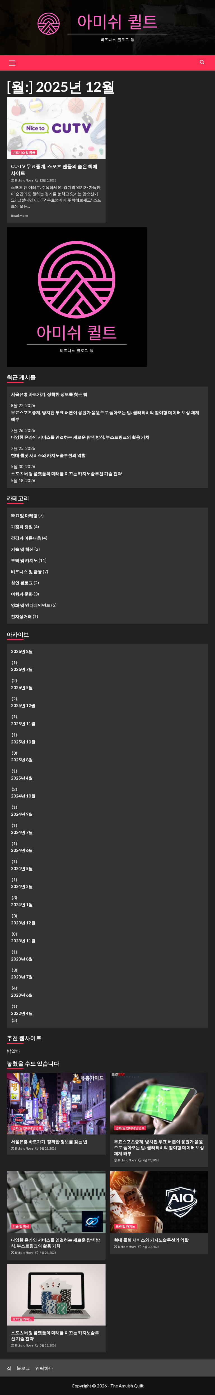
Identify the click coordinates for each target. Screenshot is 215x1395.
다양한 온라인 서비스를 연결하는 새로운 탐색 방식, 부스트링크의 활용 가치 (80, 437)
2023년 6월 (22, 995)
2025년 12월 (23, 705)
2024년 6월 (22, 850)
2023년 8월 (22, 958)
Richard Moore (24, 180)
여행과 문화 (22, 593)
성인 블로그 (22, 582)
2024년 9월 (22, 814)
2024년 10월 (23, 795)
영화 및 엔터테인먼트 (30, 605)
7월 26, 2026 (150, 1160)
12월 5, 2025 (47, 180)
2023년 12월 (23, 922)
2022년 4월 (22, 1013)
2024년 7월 (22, 832)
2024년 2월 (22, 886)
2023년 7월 (22, 976)
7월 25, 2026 (47, 1252)
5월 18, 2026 (47, 1345)
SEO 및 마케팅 (24, 515)
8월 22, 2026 (47, 1148)
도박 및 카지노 (24, 560)
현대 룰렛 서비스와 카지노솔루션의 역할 (48, 455)
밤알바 (13, 1051)
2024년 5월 (22, 868)
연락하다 (44, 1368)
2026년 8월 (22, 651)
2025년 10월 (23, 741)
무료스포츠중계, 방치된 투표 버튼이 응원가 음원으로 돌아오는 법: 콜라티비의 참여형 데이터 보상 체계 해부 (105, 416)
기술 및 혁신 (22, 549)
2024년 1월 (22, 904)
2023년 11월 (23, 940)
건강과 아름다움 (26, 537)
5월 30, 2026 (150, 1246)
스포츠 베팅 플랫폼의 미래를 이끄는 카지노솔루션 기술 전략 (66, 473)
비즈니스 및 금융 (24, 152)
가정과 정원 (22, 526)
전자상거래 (21, 616)
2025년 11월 (23, 723)
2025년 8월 (22, 759)
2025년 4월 (22, 777)
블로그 (23, 1368)
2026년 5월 (22, 687)
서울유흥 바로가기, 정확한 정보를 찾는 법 (49, 394)
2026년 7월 (22, 669)
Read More (19, 215)
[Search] (201, 62)
